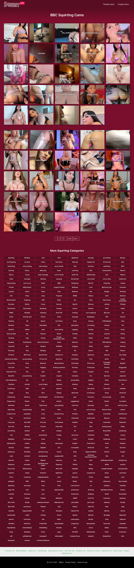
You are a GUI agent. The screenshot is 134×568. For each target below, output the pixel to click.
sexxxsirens (118, 201)
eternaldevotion (92, 160)
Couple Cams (123, 4)
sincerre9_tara (16, 160)
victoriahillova (92, 222)
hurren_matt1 (67, 94)
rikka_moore (92, 181)
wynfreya (41, 140)
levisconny (16, 94)
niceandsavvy (41, 94)
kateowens (118, 160)
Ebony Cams (118, 551)
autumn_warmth (118, 94)
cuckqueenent (41, 33)
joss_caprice (41, 181)
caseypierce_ (92, 94)
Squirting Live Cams (55, 551)
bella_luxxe (118, 53)
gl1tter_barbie (16, 140)
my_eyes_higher (16, 181)
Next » (75, 239)
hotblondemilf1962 (16, 74)
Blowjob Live (81, 551)
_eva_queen (118, 140)
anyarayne (118, 181)
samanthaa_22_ (92, 115)
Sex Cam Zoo (70, 551)
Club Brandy (42, 551)
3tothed (41, 53)
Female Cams (108, 4)
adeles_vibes (15, 201)
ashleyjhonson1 (16, 222)
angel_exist (41, 222)
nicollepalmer (67, 201)
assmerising (67, 140)
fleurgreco (117, 74)
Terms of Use (82, 562)
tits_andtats (67, 33)
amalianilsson (92, 140)
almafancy (92, 74)
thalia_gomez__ (92, 53)
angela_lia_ (16, 33)
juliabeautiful (41, 201)
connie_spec (16, 115)
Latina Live (32, 551)
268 (69, 239)
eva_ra (92, 201)
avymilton (118, 33)
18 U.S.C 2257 (52, 562)
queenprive (67, 53)
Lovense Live (10, 551)
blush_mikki (67, 160)
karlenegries (41, 160)
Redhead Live (107, 551)
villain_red (16, 53)
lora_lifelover (66, 181)
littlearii (41, 74)
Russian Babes (21, 551)
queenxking (67, 115)
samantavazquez (92, 33)
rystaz (67, 74)
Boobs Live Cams (93, 551)
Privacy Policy (70, 562)
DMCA (61, 562)
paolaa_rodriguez (67, 222)
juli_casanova (41, 115)
